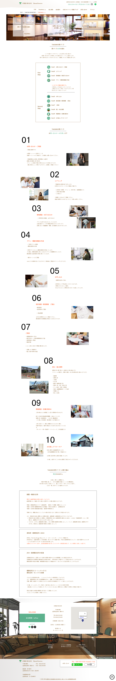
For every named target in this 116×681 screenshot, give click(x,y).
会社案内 (50, 646)
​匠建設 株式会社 (28, 3)
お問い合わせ (82, 644)
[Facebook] (35, 627)
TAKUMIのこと (50, 644)
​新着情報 (66, 640)
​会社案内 (50, 640)
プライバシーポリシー (81, 646)
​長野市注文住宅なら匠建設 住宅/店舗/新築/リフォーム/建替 (81, 2)
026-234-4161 (59, 615)
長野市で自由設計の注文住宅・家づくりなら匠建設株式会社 (61, 679)
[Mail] (92, 4)
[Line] (95, 4)
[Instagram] (32, 627)
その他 (82, 640)
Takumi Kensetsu (37, 3)
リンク (82, 647)
